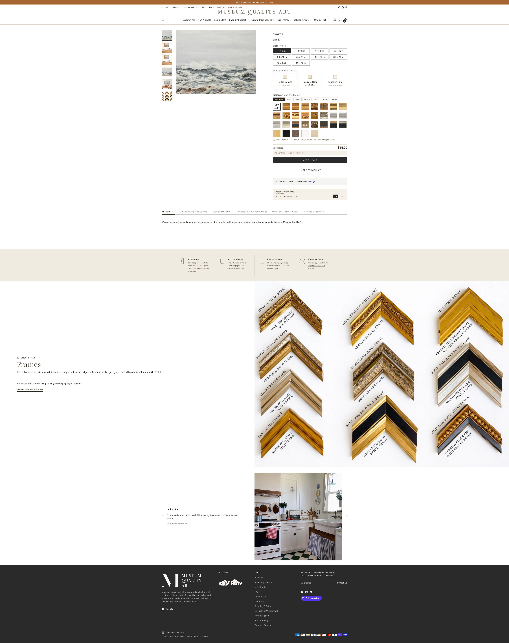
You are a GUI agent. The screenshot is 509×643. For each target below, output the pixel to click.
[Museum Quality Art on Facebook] (339, 7)
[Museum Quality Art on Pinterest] (346, 7)
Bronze (307, 99)
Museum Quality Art (185, 636)
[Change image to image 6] (167, 96)
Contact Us (260, 596)
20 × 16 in (338, 51)
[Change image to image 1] (167, 35)
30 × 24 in (338, 57)
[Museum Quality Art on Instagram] (342, 7)
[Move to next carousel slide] (345, 240)
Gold (289, 99)
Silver (297, 99)
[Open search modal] (163, 20)
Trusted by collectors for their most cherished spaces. (318, 265)
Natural (334, 99)
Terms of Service (262, 625)
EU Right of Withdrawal (266, 611)
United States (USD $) (173, 632)
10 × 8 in (301, 51)
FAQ (256, 592)
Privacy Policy (261, 615)
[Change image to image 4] (167, 72)
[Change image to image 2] (167, 47)
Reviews (258, 577)
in (336, 196)
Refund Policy (261, 620)
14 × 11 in (319, 51)
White (325, 99)
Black (316, 99)
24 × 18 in (301, 57)
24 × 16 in (282, 57)
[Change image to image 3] (167, 59)
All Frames (279, 99)
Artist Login (260, 587)
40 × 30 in (301, 63)
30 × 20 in (320, 57)
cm (341, 196)
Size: (279, 45)
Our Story (259, 601)
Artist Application (263, 582)
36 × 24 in (282, 63)
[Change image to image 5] (167, 84)
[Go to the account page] (334, 20)
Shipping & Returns (263, 606)
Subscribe (342, 583)
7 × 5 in (282, 51)
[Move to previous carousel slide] (339, 240)
